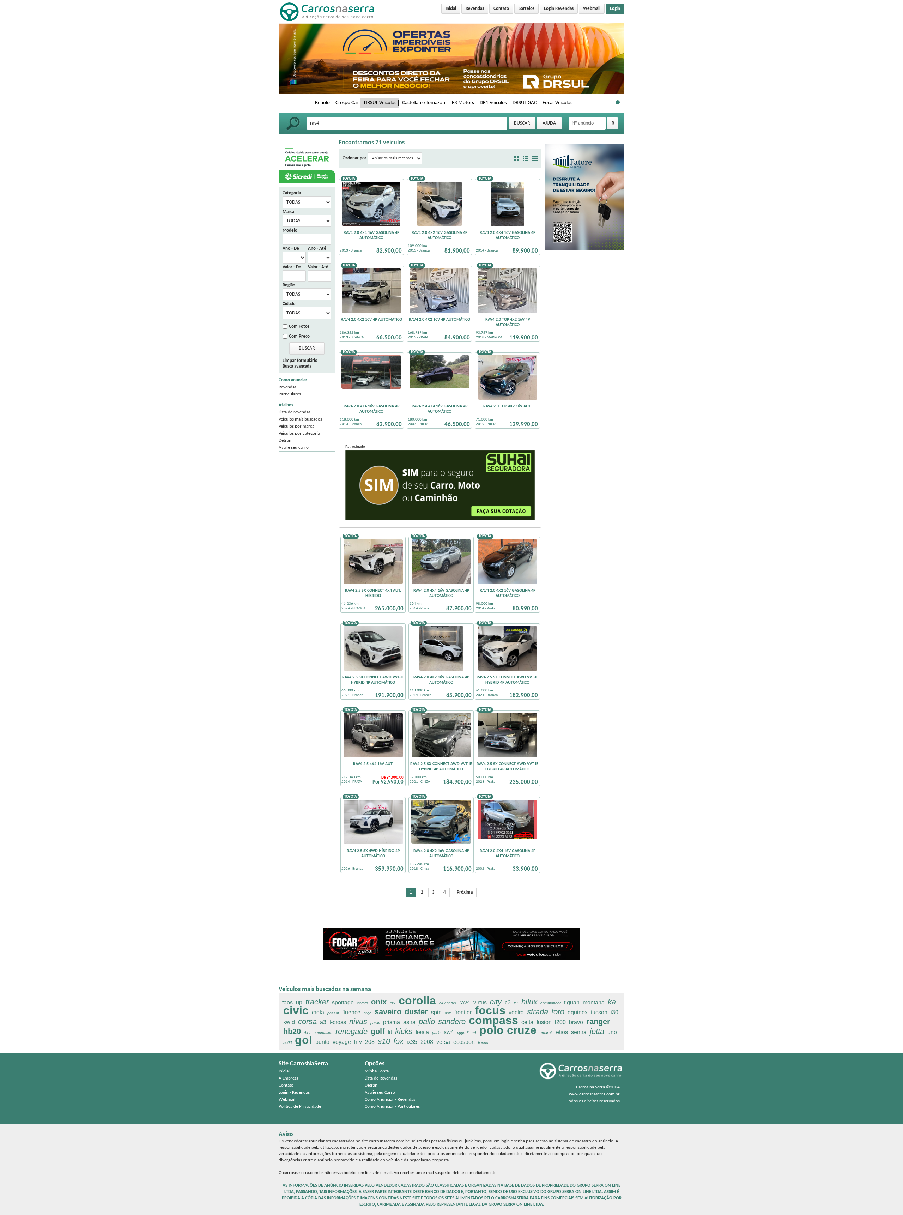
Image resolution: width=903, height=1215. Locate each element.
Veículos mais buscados (300, 419)
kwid (289, 1022)
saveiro (388, 1011)
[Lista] (535, 158)
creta (318, 1012)
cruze (522, 1030)
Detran (285, 440)
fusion (544, 1022)
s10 (384, 1041)
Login (615, 8)
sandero (452, 1021)
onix (379, 1001)
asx (448, 1013)
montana (594, 1002)
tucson (599, 1012)
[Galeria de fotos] (516, 158)
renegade (351, 1031)
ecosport (464, 1042)
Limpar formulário (300, 360)
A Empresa (288, 1078)
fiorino (483, 1042)
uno (612, 1032)
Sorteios (526, 8)
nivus (358, 1021)
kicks (403, 1031)
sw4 (449, 1032)
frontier (463, 1012)
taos (287, 1002)
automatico (323, 1032)
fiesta (422, 1032)
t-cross (337, 1022)
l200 (560, 1022)
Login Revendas (559, 8)
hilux (529, 1001)
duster (416, 1011)
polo (491, 1030)
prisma (391, 1022)
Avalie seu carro (294, 447)
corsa (307, 1021)
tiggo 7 (462, 1032)
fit (390, 1032)
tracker (317, 1001)
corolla (417, 1000)
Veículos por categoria (299, 433)
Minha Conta (377, 1071)
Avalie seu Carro (380, 1092)
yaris (436, 1032)
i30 (614, 1012)
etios (562, 1032)
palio (427, 1021)
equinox (578, 1012)
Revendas (475, 8)
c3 (508, 1002)
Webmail (591, 8)
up (299, 1002)
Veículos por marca (296, 426)
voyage (342, 1042)
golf (377, 1031)
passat (333, 1013)
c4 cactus (447, 1003)
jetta (597, 1031)
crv (392, 1003)
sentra (579, 1032)
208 (370, 1042)
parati (375, 1023)
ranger (598, 1021)
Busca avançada (297, 366)
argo (367, 1013)
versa (443, 1042)
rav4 (464, 1002)
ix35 (412, 1042)
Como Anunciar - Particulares (392, 1106)
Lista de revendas (294, 412)
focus (490, 1010)
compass (493, 1020)
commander (550, 1003)
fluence (351, 1012)
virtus (480, 1002)
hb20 (292, 1031)
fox (398, 1041)
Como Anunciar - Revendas (390, 1099)
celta (527, 1022)
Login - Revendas (294, 1092)
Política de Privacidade (300, 1106)
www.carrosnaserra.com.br (594, 1094)
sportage (343, 1002)
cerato (362, 1003)
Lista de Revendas (381, 1078)
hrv (358, 1042)
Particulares (290, 394)
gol (303, 1040)
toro (557, 1011)
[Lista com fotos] (525, 158)
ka (612, 1001)
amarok (546, 1032)
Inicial (451, 8)
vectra (516, 1012)
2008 (426, 1042)
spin (436, 1012)
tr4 (474, 1032)
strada (537, 1011)
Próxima (465, 892)
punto (322, 1042)
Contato (501, 8)
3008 (287, 1042)
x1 (516, 1003)
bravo (576, 1022)
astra (409, 1022)
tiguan (572, 1002)
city (496, 1001)
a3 (323, 1022)
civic (296, 1010)
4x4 (307, 1032)
